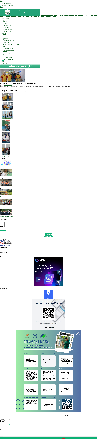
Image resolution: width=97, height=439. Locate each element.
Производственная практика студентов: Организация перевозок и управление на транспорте (15, 176)
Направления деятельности (5, 49)
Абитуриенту (3, 28)
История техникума (5, 38)
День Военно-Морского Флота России (6, 216)
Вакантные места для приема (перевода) (8, 26)
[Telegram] (2, 1)
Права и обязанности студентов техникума (8, 39)
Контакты (3, 61)
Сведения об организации (5, 18)
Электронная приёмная (6, 62)
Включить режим (49, 234)
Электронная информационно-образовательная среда (10, 53)
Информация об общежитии (7, 31)
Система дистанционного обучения (8, 59)
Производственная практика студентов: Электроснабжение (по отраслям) (12, 186)
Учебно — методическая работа (7, 57)
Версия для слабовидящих (5, 4)
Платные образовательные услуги (7, 25)
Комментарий (2, 226)
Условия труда (5, 46)
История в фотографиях (6, 37)
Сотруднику (3, 45)
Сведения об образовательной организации (7, 5)
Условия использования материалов (6, 3)
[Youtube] (0, 1)
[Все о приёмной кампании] (20, 68)
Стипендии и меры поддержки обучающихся (9, 24)
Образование (5, 21)
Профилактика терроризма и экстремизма (8, 40)
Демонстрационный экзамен (7, 36)
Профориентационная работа (7, 52)
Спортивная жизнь (9, 85)
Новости (3, 60)
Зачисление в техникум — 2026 (7, 29)
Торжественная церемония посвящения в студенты (8, 156)
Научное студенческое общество (7, 55)
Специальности (5, 51)
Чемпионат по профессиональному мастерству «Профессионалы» (11, 44)
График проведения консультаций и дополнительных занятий (11, 35)
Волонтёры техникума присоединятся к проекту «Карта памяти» (11, 206)
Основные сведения (6, 19)
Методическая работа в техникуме (7, 56)
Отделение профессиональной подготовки (8, 50)
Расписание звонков (6, 42)
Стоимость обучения (6, 32)
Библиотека (4, 34)
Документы (4, 20)
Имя (1, 227)
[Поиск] (0, 0)
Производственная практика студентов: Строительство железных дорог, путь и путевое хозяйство (16, 196)
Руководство (5, 22)
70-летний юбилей (4, 63)
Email (1, 229)
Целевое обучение (5, 43)
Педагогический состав (6, 23)
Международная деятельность (7, 27)
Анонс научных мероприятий (7, 54)
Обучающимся (4, 33)
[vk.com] (1, 1)
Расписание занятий (6, 41)
